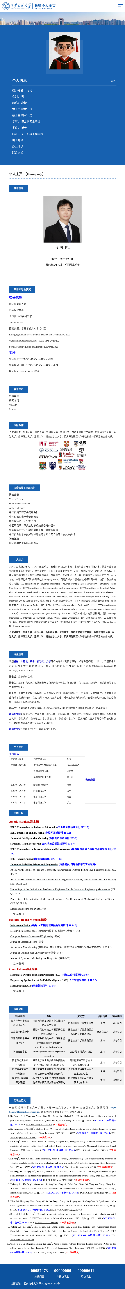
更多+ (113, 81)
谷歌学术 (14, 396)
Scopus (12, 409)
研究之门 (14, 400)
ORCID (13, 404)
